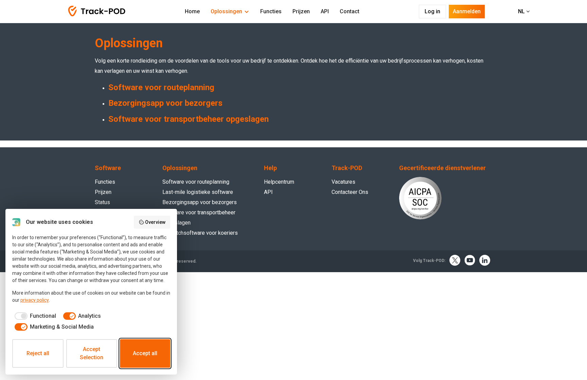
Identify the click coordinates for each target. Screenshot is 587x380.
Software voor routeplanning (161, 87)
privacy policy (34, 300)
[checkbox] (34, 316)
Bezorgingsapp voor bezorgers (165, 103)
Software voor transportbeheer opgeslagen (188, 119)
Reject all (37, 353)
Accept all (145, 353)
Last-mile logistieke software (197, 192)
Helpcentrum (279, 182)
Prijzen (301, 11)
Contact (349, 11)
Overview (155, 222)
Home (192, 11)
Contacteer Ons (350, 192)
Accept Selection (91, 353)
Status (102, 202)
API (325, 11)
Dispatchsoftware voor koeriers (200, 233)
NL (522, 11)
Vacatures (343, 182)
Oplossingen (226, 11)
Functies (271, 11)
